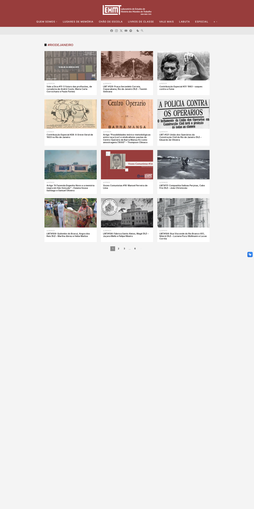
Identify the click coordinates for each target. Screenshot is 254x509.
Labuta (184, 21)
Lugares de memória (78, 21)
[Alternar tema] (137, 31)
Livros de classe (141, 21)
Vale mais (166, 21)
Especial (201, 21)
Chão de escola (111, 21)
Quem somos (45, 21)
